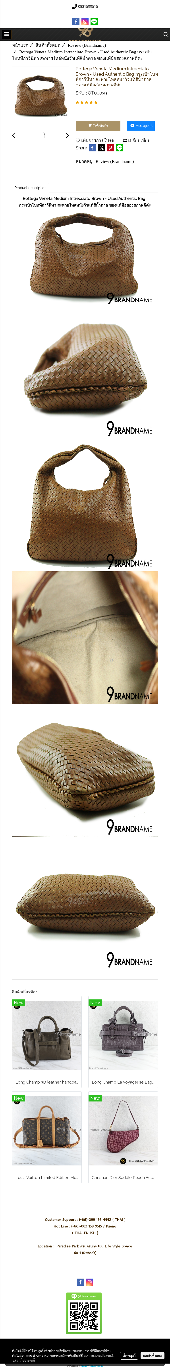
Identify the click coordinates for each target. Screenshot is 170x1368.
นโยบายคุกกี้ (27, 1360)
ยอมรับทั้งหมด (152, 1356)
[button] (164, 34)
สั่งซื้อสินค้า (100, 126)
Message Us (144, 126)
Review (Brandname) (115, 161)
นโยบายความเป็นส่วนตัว (99, 1356)
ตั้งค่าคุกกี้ (129, 1356)
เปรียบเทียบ (139, 140)
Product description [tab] (30, 188)
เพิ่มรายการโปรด (97, 140)
